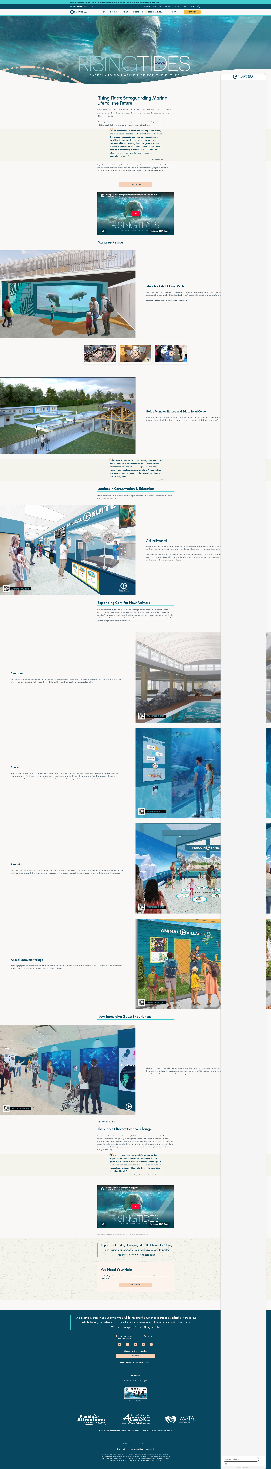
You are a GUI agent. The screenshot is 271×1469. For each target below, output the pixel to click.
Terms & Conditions (136, 1449)
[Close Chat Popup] (264, 75)
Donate (134, 1381)
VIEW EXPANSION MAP (105, 1122)
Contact (148, 1362)
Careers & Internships (134, 1362)
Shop (122, 1362)
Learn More (155, 2)
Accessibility (150, 1449)
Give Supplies (143, 1381)
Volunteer (126, 1381)
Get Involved (135, 1375)
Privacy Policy (121, 1449)
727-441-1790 (151, 1336)
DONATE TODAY (135, 184)
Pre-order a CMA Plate (135, 1401)
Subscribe (135, 1355)
